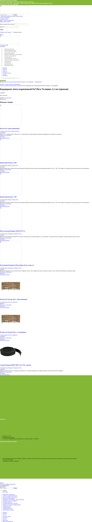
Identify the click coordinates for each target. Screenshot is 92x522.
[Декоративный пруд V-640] (11, 160)
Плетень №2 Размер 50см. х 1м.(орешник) (13, 332)
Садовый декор (8, 85)
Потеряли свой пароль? (6, 32)
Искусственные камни (13, 131)
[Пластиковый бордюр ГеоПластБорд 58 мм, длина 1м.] (11, 262)
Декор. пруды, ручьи (13, 165)
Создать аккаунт (6, 21)
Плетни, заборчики (12, 302)
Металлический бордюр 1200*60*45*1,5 (12, 231)
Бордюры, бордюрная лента (19, 85)
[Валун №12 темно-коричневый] (11, 125)
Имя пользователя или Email (7, 24)
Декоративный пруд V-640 (8, 162)
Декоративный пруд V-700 (8, 197)
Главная (2, 85)
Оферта (2, 482)
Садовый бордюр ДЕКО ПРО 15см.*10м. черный (15, 365)
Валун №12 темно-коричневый (9, 128)
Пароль (2, 26)
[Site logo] (14, 13)
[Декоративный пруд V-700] (11, 194)
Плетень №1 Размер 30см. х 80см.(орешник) (13, 299)
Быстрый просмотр (4, 138)
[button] (2, 136)
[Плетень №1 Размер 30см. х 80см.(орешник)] (11, 296)
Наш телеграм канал (18, 16)
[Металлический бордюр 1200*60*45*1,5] (11, 228)
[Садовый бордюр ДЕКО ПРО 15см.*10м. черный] (11, 362)
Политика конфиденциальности (8, 484)
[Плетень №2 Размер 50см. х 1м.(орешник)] (11, 329)
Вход (2, 29)
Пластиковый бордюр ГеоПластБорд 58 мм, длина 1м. (17, 265)
